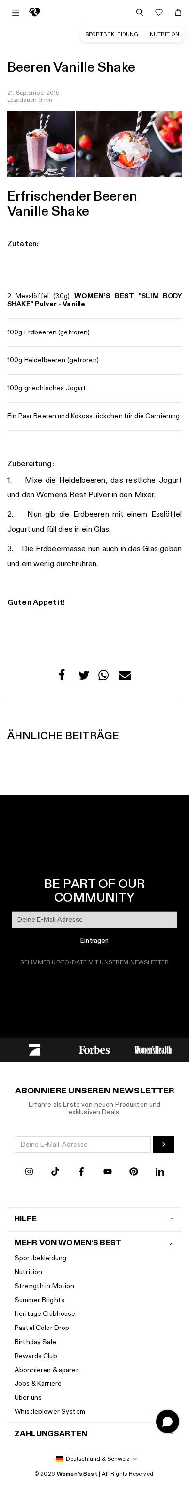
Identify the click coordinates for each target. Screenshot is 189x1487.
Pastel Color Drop (42, 1327)
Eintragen (94, 940)
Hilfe (26, 1219)
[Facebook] (81, 1172)
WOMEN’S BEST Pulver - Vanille (94, 300)
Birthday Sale (35, 1341)
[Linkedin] (160, 1172)
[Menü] (15, 12)
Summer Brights (39, 1300)
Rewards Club (36, 1355)
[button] (64, 677)
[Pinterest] (133, 1172)
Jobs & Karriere (38, 1383)
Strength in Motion (45, 1286)
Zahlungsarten (51, 1434)
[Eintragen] (163, 1144)
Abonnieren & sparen (47, 1370)
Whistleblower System (50, 1411)
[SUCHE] (139, 12)
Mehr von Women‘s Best (68, 1243)
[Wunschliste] (159, 12)
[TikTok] (55, 1172)
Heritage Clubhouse (45, 1313)
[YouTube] (107, 1172)
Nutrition (164, 34)
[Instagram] (29, 1172)
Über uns (28, 1397)
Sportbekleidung (112, 34)
